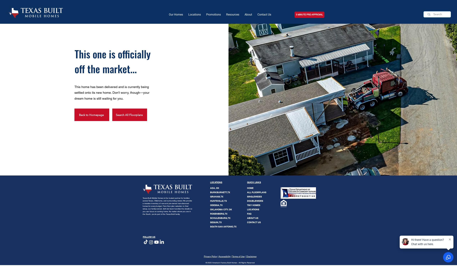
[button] (233, 14)
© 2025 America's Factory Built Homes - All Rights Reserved (230, 263)
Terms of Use (238, 256)
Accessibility (225, 256)
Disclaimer (251, 256)
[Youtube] (156, 242)
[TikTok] (145, 242)
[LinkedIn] (161, 242)
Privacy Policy (210, 256)
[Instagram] (151, 242)
